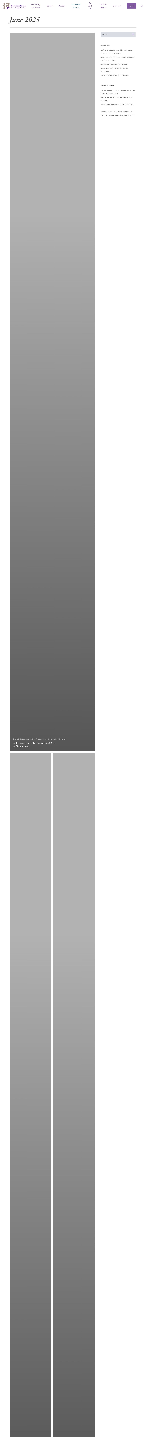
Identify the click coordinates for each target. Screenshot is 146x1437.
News (45, 739)
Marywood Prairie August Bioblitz (114, 64)
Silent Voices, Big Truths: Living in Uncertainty (114, 69)
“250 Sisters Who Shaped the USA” (115, 75)
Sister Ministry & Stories (57, 739)
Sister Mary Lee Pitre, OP (122, 111)
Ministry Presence (36, 739)
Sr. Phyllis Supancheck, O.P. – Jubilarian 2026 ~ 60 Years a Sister (116, 51)
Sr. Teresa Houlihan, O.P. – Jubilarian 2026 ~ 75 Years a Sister (117, 58)
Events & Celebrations (21, 739)
